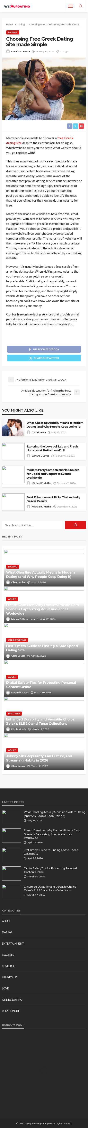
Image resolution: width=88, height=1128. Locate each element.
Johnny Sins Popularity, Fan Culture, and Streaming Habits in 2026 (39, 758)
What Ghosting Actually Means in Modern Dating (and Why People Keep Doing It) (55, 424)
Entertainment (13, 943)
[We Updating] (17, 6)
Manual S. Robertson (23, 619)
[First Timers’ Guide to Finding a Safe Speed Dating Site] (11, 855)
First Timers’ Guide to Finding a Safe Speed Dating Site (42, 648)
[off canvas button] (70, 6)
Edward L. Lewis (40, 455)
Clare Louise (39, 432)
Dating (12, 32)
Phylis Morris (18, 729)
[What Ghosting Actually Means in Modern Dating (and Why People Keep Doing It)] (11, 817)
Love (5, 988)
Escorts (8, 954)
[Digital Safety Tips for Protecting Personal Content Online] (11, 873)
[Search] (80, 6)
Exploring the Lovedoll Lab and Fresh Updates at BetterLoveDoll (52, 448)
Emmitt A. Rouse (20, 51)
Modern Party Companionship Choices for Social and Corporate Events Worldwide (53, 473)
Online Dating (17, 640)
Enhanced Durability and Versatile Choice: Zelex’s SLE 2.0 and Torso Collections (40, 721)
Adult (12, 599)
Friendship (9, 977)
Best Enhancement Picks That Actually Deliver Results (53, 499)
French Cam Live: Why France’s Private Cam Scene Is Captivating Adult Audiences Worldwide (42, 609)
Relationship (11, 1011)
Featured (14, 713)
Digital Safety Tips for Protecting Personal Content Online (41, 685)
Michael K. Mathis (41, 483)
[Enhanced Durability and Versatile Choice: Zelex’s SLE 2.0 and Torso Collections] (11, 892)
